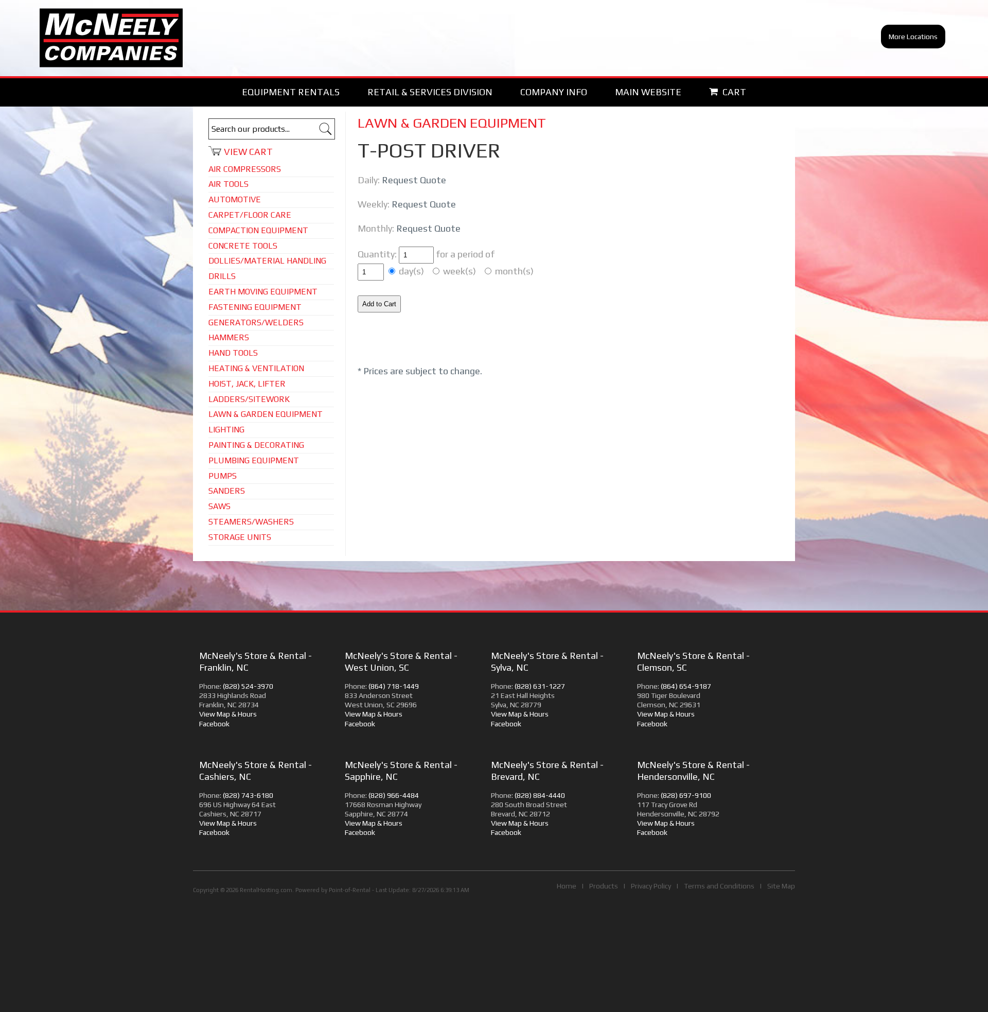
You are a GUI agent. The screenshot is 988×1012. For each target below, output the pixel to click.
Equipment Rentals (291, 91)
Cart (733, 91)
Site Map (781, 886)
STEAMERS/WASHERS (251, 522)
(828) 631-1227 (540, 686)
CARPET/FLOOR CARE (249, 215)
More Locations (913, 36)
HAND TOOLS (233, 353)
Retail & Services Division (429, 91)
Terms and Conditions (719, 886)
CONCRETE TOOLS (242, 246)
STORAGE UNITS (239, 537)
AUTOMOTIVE (234, 199)
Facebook (214, 724)
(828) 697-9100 (686, 795)
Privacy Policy (651, 886)
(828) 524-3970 (248, 686)
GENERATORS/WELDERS (256, 322)
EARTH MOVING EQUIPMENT (262, 291)
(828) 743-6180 (248, 795)
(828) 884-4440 (540, 795)
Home (566, 886)
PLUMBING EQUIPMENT (253, 460)
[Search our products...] (325, 131)
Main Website (648, 91)
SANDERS (226, 491)
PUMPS (222, 476)
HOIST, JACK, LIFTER (247, 384)
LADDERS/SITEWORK (249, 399)
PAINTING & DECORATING (256, 445)
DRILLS (222, 276)
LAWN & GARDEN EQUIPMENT (265, 414)
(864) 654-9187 (686, 686)
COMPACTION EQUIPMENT (258, 230)
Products (603, 886)
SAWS (219, 506)
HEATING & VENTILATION (256, 368)
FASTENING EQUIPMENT (255, 307)
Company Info (553, 91)
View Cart (248, 151)
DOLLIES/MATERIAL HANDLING (267, 261)
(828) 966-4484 (393, 795)
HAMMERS (228, 337)
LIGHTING (226, 429)
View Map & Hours (228, 714)
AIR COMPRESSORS (244, 169)
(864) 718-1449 (393, 686)
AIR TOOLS (228, 184)
